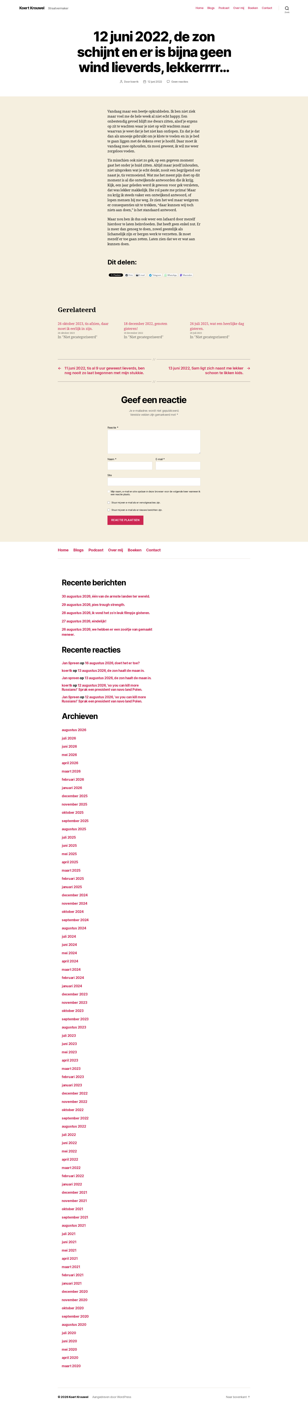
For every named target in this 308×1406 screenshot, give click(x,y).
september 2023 (75, 1019)
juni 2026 (69, 746)
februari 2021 (73, 1275)
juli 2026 (69, 738)
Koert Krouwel (31, 8)
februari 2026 (73, 779)
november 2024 (74, 903)
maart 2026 (71, 771)
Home (199, 8)
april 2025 (70, 862)
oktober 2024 (73, 912)
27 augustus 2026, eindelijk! (84, 621)
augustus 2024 (74, 928)
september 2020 (75, 1316)
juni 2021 (69, 1242)
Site (109, 475)
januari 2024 (72, 986)
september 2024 (75, 920)
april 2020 (70, 1358)
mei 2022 (69, 1151)
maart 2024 (71, 970)
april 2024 (70, 961)
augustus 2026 (74, 730)
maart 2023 (71, 1069)
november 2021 (74, 1201)
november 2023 (74, 1003)
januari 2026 (72, 788)
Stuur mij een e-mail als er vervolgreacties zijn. (135, 502)
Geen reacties (179, 81)
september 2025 (75, 821)
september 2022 (75, 1118)
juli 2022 (69, 1135)
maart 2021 (71, 1267)
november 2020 (74, 1300)
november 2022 (74, 1102)
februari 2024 (73, 978)
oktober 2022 (73, 1110)
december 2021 (74, 1192)
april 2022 (70, 1159)
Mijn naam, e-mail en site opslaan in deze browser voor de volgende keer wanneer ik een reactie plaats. (155, 493)
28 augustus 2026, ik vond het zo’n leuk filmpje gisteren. (106, 613)
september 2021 (75, 1217)
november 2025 (74, 804)
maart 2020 (71, 1366)
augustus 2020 (74, 1325)
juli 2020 (69, 1333)
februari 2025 (73, 879)
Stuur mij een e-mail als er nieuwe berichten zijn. (136, 509)
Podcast (224, 8)
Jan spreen (70, 678)
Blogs (211, 8)
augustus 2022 (74, 1126)
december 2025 (75, 796)
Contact (267, 8)
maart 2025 (71, 870)
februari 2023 (73, 1077)
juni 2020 (69, 1341)
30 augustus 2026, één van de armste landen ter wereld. (106, 596)
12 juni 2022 (155, 81)
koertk (134, 81)
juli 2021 (69, 1234)
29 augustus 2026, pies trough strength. (93, 605)
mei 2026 (69, 755)
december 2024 (75, 895)
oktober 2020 (73, 1308)
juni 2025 (69, 846)
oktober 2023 (73, 1011)
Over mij (238, 8)
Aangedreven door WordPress (111, 1397)
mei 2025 (69, 854)
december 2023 (75, 994)
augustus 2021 (74, 1225)
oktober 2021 (72, 1209)
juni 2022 (69, 1143)
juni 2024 (69, 945)
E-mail (160, 459)
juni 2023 (69, 1044)
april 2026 (70, 763)
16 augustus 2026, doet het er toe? (112, 663)
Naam (111, 459)
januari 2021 (72, 1283)
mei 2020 (69, 1349)
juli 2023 (69, 1036)
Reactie (112, 427)
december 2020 (75, 1292)
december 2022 (75, 1093)
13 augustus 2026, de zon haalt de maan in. (111, 671)
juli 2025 (69, 837)
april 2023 (70, 1060)
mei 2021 (69, 1250)
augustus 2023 (74, 1027)
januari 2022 (72, 1184)
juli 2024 (69, 937)
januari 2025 (72, 887)
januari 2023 (72, 1085)
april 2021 (70, 1259)
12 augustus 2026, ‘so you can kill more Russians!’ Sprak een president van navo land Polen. (102, 687)
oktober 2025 (73, 813)
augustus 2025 (74, 829)
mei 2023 (69, 1052)
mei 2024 (69, 953)
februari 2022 (73, 1176)
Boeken (253, 8)
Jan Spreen (70, 663)
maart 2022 (71, 1168)
